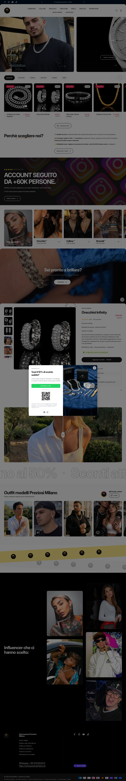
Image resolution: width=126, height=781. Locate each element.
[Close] (94, 368)
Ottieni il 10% (46, 386)
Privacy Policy (49, 404)
